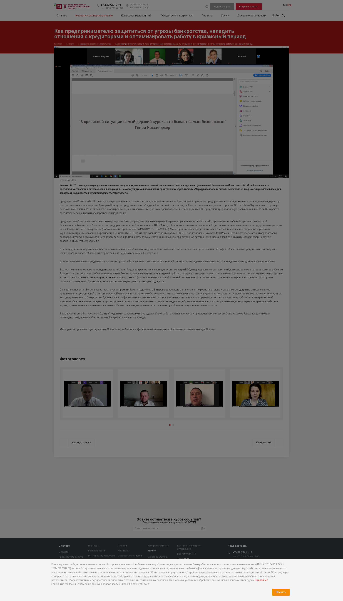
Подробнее (261, 580)
